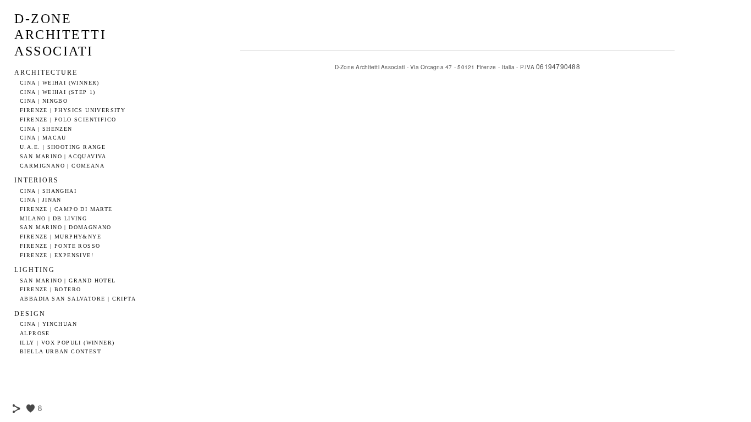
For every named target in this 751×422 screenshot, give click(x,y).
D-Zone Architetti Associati (60, 35)
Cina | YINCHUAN (48, 324)
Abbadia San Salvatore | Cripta (78, 299)
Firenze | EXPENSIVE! (56, 255)
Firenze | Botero (50, 289)
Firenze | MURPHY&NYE (60, 237)
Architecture (46, 72)
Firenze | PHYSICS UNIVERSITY (72, 110)
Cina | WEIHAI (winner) (60, 83)
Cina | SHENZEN (46, 129)
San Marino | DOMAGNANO (66, 227)
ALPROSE (35, 333)
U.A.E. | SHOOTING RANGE (63, 147)
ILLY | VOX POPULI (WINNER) (67, 343)
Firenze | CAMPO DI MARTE (66, 209)
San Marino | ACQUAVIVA (63, 156)
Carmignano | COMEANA (62, 166)
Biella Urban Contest (60, 351)
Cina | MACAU (43, 138)
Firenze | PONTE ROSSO (60, 246)
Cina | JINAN (41, 200)
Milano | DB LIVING (53, 218)
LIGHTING (34, 270)
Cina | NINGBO (44, 101)
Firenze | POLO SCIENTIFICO (68, 119)
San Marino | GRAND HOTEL (68, 280)
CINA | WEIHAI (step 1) (58, 92)
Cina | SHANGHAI (48, 191)
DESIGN (30, 314)
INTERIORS (36, 180)
